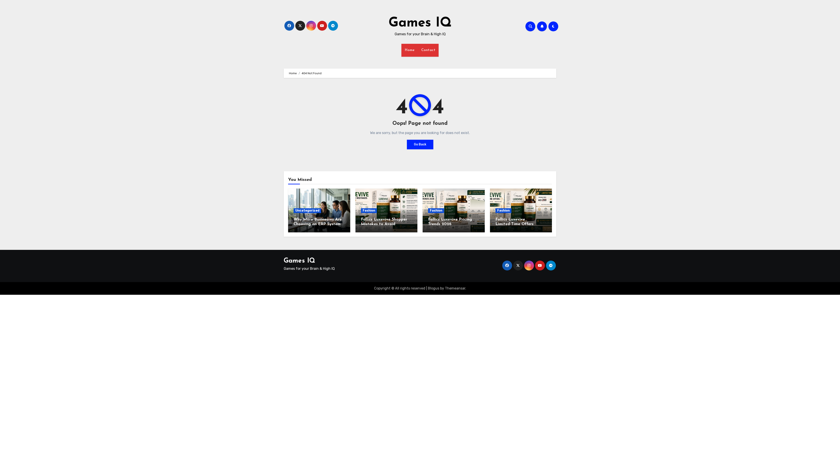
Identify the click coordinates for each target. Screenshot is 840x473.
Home (410, 50)
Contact (428, 50)
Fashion (369, 210)
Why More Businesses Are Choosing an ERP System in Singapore (318, 224)
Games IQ (420, 23)
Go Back (420, 144)
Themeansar (455, 288)
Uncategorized (307, 210)
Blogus (433, 288)
